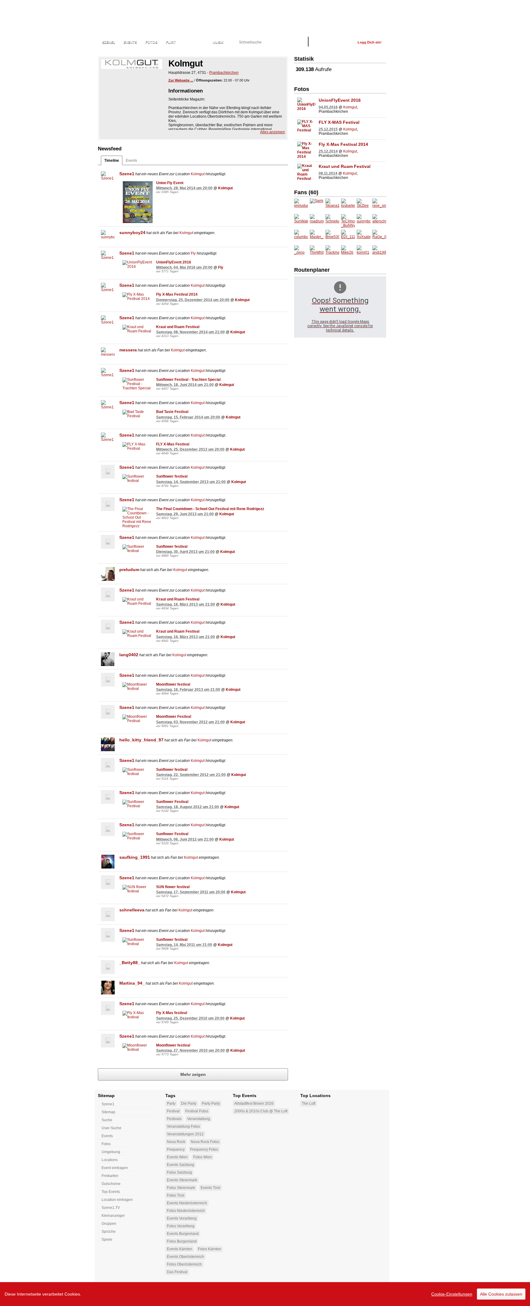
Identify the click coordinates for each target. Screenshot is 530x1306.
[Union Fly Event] (137, 202)
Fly (193, 253)
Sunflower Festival (172, 802)
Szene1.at (130, 17)
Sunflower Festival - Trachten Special (188, 379)
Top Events (111, 1192)
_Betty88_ (129, 962)
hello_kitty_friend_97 (141, 739)
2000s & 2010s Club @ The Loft (260, 1111)
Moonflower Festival (173, 716)
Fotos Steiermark (181, 1188)
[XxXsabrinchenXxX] (364, 237)
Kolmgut (198, 174)
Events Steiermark (182, 1180)
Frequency (176, 1149)
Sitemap (108, 1112)
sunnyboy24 (132, 232)
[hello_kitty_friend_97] (108, 744)
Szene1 (126, 173)
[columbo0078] (301, 237)
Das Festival (177, 1272)
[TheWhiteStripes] (317, 252)
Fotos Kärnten (209, 1249)
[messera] (108, 354)
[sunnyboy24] (108, 237)
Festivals (174, 1119)
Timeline (111, 160)
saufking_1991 (134, 857)
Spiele (107, 1239)
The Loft (308, 1103)
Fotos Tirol (175, 1195)
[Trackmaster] (332, 252)
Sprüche (109, 1231)
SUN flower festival (173, 887)
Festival (173, 1111)
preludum (129, 569)
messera (128, 349)
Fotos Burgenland (182, 1241)
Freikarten (110, 1176)
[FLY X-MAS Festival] (306, 128)
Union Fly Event (169, 183)
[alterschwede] (379, 221)
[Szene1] (108, 178)
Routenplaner (312, 270)
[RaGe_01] (379, 237)
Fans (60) (306, 192)
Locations (194, 42)
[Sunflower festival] (137, 478)
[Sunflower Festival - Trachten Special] (137, 383)
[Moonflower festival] (137, 686)
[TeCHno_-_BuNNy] (348, 221)
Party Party (211, 1103)
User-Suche (111, 1128)
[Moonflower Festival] (137, 718)
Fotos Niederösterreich (186, 1211)
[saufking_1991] (108, 862)
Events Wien (177, 1157)
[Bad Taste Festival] (137, 414)
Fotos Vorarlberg (180, 1226)
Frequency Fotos (204, 1149)
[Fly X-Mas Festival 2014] (137, 296)
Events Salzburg (180, 1165)
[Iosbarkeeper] (348, 205)
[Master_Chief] (317, 237)
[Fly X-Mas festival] (137, 1015)
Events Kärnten (179, 1249)
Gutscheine (111, 1184)
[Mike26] (348, 252)
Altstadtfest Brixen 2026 (254, 1103)
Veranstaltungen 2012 (185, 1134)
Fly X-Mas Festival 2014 (177, 294)
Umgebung (111, 1152)
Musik (218, 42)
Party (171, 1103)
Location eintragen (117, 1200)
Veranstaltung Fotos (183, 1126)
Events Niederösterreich (187, 1203)
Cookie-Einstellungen (451, 1294)
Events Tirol (210, 1188)
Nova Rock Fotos (205, 1142)
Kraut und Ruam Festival (177, 327)
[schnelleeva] (108, 914)
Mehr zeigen (193, 1074)
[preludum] (108, 574)
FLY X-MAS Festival (339, 122)
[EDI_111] (348, 237)
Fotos (151, 42)
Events (130, 42)
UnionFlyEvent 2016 (173, 262)
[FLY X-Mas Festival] (137, 446)
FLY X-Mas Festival (172, 444)
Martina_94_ (132, 983)
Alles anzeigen (272, 132)
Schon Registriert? (333, 42)
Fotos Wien (202, 1157)
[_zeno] (301, 252)
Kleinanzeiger (113, 1215)
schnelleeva (131, 909)
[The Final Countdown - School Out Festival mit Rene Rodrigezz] (137, 517)
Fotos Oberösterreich (184, 1264)
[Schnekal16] (332, 221)
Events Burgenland (183, 1234)
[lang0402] (108, 659)
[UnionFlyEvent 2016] (137, 264)
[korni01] (364, 252)
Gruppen (109, 1223)
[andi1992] (379, 252)
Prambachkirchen (224, 72)
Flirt (171, 42)
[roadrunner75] (317, 221)
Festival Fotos (196, 1111)
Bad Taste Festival (172, 412)
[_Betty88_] (108, 967)
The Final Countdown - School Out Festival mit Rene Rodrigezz (210, 509)
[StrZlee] (364, 205)
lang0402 (128, 654)
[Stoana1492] (332, 205)
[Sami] (317, 205)
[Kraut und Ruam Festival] (137, 329)
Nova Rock (176, 1142)
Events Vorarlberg (182, 1218)
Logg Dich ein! (370, 42)
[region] (265, 1294)
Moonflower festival (173, 684)
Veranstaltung (198, 1119)
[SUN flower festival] (137, 889)
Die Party (188, 1103)
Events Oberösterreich (185, 1257)
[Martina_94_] (108, 987)
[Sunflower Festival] (137, 804)
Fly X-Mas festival (171, 1013)
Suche (107, 1120)
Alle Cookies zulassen (501, 1294)
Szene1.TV (111, 1208)
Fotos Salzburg (179, 1172)
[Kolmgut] (131, 64)
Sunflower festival (171, 476)
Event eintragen (115, 1168)
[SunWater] (301, 221)
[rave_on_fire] (379, 205)
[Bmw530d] (332, 237)
